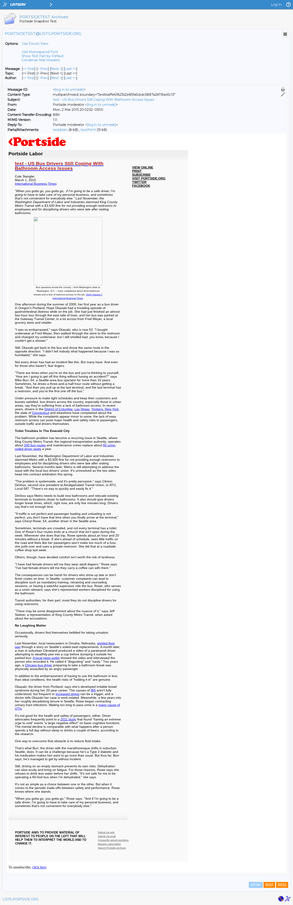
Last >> (70, 69)
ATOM (256, 885)
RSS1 (269, 885)
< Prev (43, 69)
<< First (28, 69)
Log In (276, 5)
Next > (56, 69)
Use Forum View (35, 44)
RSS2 (282, 885)
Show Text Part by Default (43, 56)
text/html (88, 130)
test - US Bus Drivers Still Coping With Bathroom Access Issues (103, 100)
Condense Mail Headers (41, 60)
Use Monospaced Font (40, 52)
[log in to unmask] (69, 89)
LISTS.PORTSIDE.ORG (21, 899)
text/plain (60, 130)
